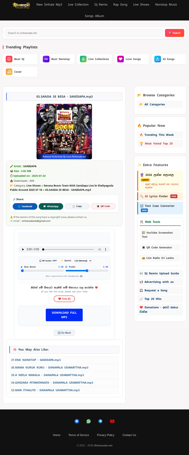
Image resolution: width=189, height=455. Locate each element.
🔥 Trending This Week (157, 135)
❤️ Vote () (64, 298)
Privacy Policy (105, 435)
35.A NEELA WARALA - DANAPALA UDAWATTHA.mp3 (47, 375)
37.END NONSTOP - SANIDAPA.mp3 (36, 360)
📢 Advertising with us (156, 282)
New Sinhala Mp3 (49, 4)
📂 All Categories (152, 104)
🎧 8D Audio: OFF (48, 261)
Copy (77, 206)
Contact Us (129, 435)
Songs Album (94, 16)
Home (56, 435)
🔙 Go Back (64, 332)
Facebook (25, 206)
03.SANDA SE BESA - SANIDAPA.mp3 (68, 190)
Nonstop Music (166, 4)
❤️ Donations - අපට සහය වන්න (159, 309)
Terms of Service (78, 435)
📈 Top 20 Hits (150, 299)
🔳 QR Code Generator (157, 247)
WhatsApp (51, 206)
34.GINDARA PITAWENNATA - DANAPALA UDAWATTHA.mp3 (52, 382)
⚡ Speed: (66, 260)
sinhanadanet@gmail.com (36, 221)
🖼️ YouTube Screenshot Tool (157, 234)
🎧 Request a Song (153, 290)
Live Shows (141, 4)
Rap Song (120, 4)
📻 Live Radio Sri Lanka (158, 258)
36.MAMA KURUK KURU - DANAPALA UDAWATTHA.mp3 (49, 367)
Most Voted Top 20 (156, 144)
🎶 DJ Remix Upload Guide (159, 273)
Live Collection (78, 4)
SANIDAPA (30, 166)
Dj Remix (100, 4)
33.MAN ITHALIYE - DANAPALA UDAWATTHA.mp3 (45, 390)
